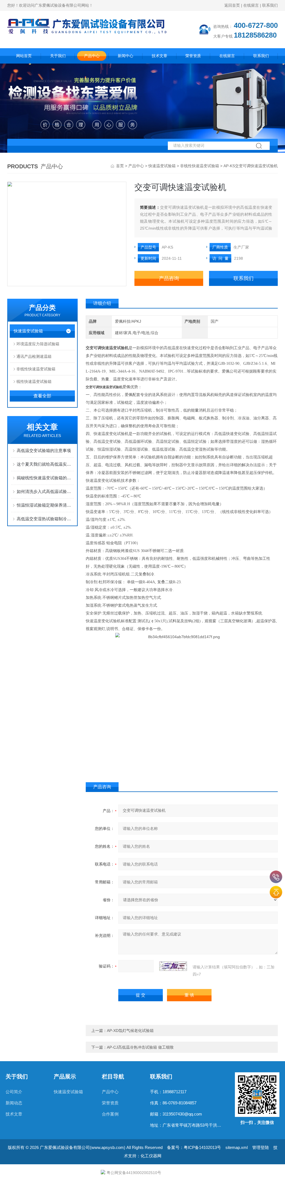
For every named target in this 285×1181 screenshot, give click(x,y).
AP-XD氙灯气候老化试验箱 (130, 1030)
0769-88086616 (276, 877)
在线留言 (251, 5)
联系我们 (270, 5)
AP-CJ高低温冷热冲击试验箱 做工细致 (140, 1047)
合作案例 (110, 1114)
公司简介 (14, 1091)
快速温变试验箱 (162, 166)
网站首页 (24, 56)
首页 (120, 166)
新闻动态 (14, 1102)
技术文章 (159, 56)
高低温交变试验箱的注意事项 (44, 450)
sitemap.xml (236, 1147)
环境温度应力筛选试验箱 (37, 344)
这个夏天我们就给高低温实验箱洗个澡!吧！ (45, 464)
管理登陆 (260, 1147)
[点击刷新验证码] (173, 966)
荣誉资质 (193, 56)
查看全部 (42, 395)
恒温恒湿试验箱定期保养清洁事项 (45, 505)
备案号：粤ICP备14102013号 (194, 1147)
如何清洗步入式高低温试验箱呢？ (45, 491)
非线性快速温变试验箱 (199, 166)
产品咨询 (169, 278)
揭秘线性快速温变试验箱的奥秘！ (45, 477)
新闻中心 (125, 56)
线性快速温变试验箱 (33, 381)
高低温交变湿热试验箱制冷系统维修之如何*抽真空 (45, 518)
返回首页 (232, 5)
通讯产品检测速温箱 (33, 356)
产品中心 (92, 56)
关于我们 (58, 56)
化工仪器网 (151, 1155)
